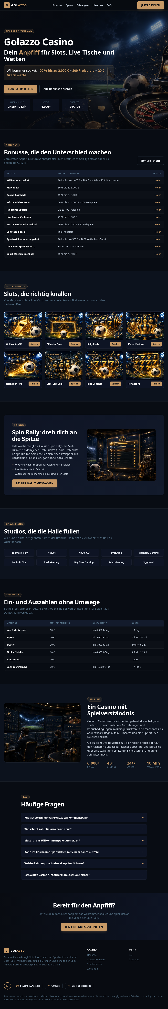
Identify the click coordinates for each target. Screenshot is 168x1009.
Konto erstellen (20, 89)
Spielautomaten (96, 959)
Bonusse (57, 5)
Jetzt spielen (150, 5)
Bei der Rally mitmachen (34, 483)
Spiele (69, 5)
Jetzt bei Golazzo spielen (84, 927)
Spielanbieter (94, 964)
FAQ (109, 5)
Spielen (34, 344)
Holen (158, 180)
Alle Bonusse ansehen (57, 89)
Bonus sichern (150, 160)
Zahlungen (83, 5)
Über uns (98, 5)
